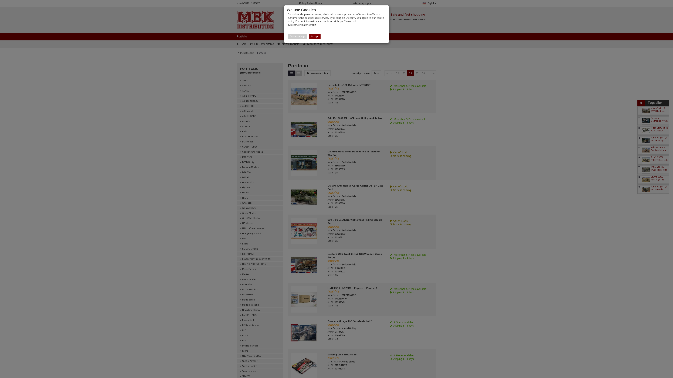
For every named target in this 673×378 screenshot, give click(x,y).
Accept (314, 36)
